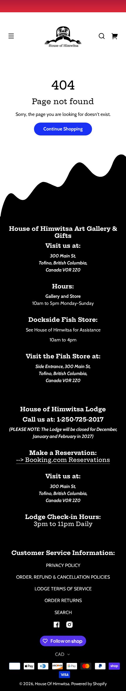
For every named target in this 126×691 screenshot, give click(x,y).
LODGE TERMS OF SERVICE (63, 589)
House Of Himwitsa (52, 683)
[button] (101, 36)
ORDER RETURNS (63, 600)
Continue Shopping (63, 129)
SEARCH (63, 612)
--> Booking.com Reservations (63, 459)
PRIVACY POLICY (63, 565)
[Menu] (11, 36)
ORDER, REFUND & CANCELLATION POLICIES (63, 577)
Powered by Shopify (89, 683)
